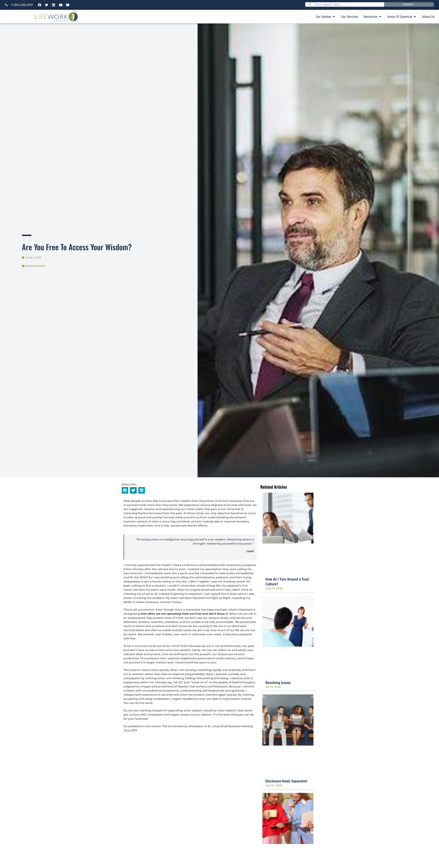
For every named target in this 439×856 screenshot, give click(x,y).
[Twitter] (46, 5)
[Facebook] (39, 5)
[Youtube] (60, 5)
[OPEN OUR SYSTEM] (334, 16)
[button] (125, 490)
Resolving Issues (278, 683)
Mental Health (35, 266)
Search (408, 4)
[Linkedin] (53, 5)
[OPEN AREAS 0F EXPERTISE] (415, 16)
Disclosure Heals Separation (286, 781)
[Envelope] (67, 5)
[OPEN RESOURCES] (380, 16)
